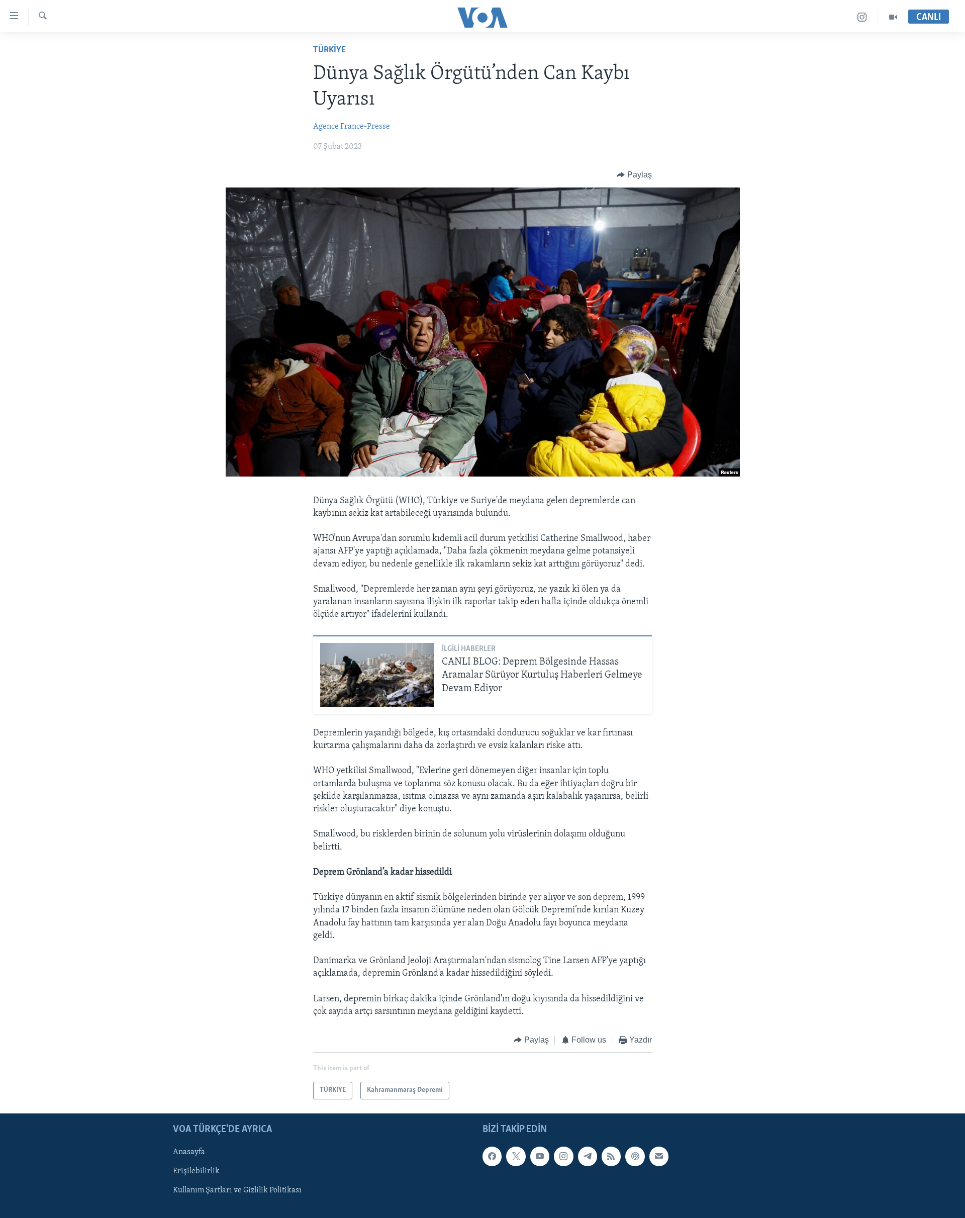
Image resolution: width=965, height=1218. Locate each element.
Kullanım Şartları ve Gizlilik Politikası (237, 1190)
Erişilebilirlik (196, 1171)
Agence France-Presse (351, 127)
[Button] (634, 174)
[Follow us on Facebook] (492, 1156)
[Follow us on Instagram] (563, 1156)
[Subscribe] (658, 1156)
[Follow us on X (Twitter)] (515, 1156)
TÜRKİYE (329, 50)
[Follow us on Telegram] (587, 1156)
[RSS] (611, 1156)
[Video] (893, 17)
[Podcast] (634, 1156)
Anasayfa (189, 1152)
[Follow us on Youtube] (539, 1156)
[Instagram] (862, 17)
